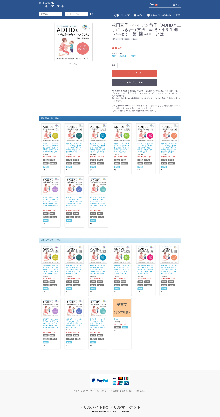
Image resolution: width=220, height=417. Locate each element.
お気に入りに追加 (134, 82)
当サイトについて (81, 391)
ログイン (140, 15)
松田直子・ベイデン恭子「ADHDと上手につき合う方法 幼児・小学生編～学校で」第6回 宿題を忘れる (145, 148)
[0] (152, 5)
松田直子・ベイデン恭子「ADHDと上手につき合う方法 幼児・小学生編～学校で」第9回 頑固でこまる (74, 148)
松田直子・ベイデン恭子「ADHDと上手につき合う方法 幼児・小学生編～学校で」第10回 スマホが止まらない (50, 148)
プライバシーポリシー (99, 391)
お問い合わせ (140, 391)
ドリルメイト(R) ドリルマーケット (110, 407)
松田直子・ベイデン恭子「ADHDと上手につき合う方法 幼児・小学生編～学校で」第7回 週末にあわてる (121, 148)
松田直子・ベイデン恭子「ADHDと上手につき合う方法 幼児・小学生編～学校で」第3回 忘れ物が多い (74, 201)
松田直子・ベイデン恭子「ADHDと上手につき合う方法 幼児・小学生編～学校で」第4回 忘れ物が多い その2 (50, 201)
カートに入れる (134, 73)
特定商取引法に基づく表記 (121, 391)
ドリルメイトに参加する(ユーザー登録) (165, 15)
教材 (114, 56)
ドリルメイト (125, 15)
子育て (133, 56)
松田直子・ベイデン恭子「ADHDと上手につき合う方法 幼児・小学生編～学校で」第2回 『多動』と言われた (98, 201)
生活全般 (123, 56)
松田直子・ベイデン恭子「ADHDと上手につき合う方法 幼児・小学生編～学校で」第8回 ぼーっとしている (97, 148)
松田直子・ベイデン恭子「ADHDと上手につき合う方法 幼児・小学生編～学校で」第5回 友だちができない (169, 148)
